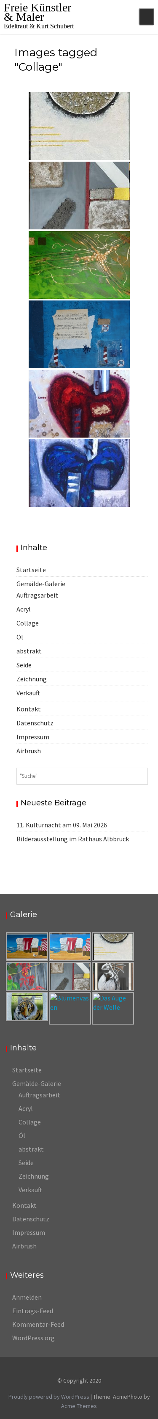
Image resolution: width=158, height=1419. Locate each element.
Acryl (23, 609)
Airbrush (28, 751)
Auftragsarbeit (37, 595)
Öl (19, 637)
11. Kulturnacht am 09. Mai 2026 (61, 825)
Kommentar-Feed (38, 1324)
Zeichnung (31, 679)
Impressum (32, 737)
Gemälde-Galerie (40, 583)
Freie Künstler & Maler (37, 12)
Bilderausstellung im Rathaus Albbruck (72, 839)
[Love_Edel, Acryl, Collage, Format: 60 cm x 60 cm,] (79, 473)
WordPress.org (33, 1338)
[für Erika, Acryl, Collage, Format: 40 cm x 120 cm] (79, 265)
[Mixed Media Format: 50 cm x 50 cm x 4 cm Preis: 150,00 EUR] (79, 195)
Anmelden (27, 1297)
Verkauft (28, 693)
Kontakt (28, 709)
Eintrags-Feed (32, 1310)
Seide (24, 665)
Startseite (31, 569)
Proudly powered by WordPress (48, 1396)
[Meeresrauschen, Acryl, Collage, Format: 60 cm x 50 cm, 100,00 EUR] (79, 334)
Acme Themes (79, 1406)
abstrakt (29, 651)
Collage (27, 623)
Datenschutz (35, 723)
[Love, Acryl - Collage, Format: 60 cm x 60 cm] (79, 404)
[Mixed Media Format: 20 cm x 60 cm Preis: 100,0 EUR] (79, 126)
